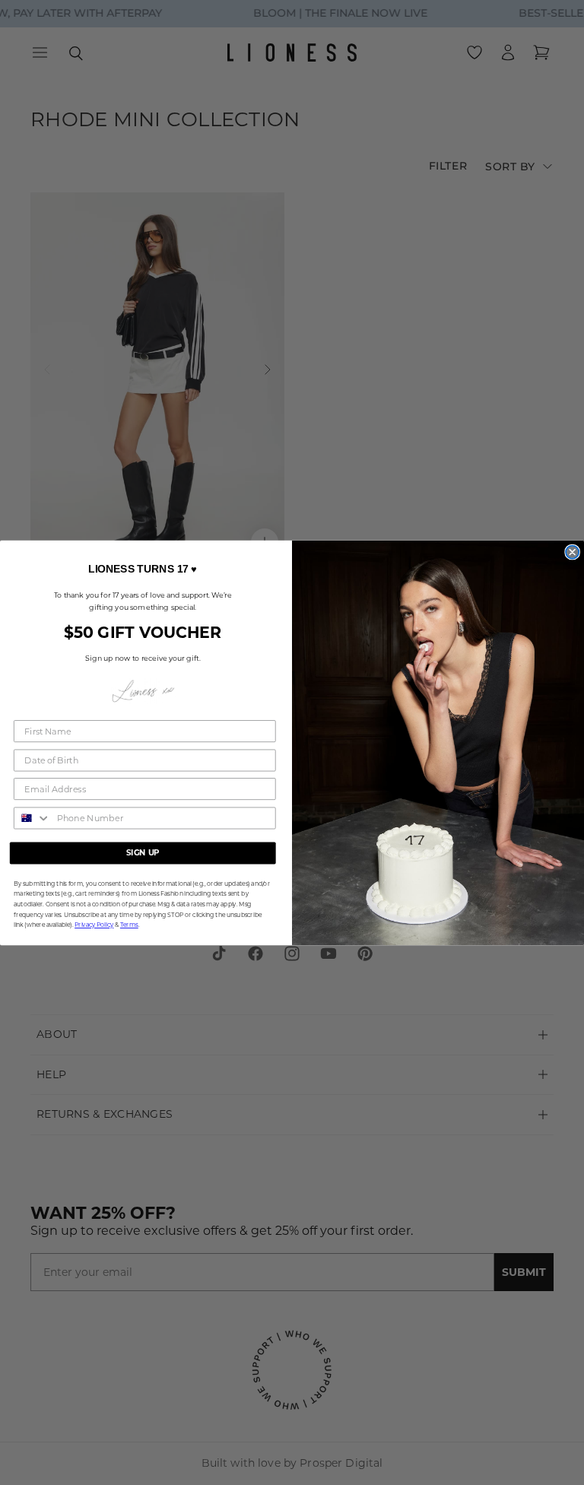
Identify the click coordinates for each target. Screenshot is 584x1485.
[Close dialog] (572, 551)
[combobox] (32, 818)
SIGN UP (143, 853)
